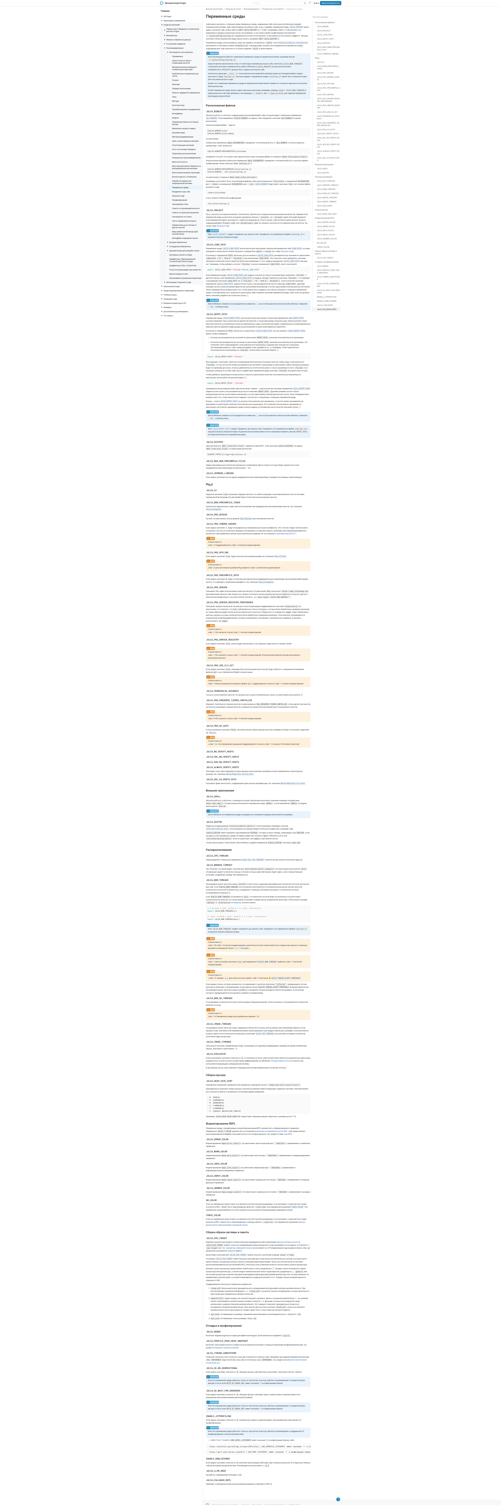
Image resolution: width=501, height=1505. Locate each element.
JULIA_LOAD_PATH (325, 35)
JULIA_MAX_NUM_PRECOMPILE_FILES (328, 48)
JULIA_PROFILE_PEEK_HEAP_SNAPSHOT (328, 271)
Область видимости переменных (186, 93)
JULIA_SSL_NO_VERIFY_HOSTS (328, 139)
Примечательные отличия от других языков (184, 226)
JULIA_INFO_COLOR (325, 230)
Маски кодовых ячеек (178, 274)
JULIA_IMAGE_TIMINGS (326, 202)
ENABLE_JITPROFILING (326, 297)
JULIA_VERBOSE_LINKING (328, 54)
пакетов (296, 1242)
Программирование (174, 48)
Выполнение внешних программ (186, 173)
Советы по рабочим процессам (185, 213)
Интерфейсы (177, 114)
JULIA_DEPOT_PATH (325, 39)
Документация (178, 133)
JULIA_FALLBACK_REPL (327, 309)
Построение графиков (175, 44)
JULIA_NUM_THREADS (326, 189)
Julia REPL (288, 1134)
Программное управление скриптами (185, 278)
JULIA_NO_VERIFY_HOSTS (328, 134)
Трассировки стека (180, 204)
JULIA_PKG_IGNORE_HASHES (328, 78)
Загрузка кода (178, 196)
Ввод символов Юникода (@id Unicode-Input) (185, 233)
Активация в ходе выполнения (225, 1348)
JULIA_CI (320, 62)
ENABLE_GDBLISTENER (326, 301)
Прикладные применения (174, 21)
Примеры (167, 307)
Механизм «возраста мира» (184, 128)
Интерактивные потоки (281, 1061)
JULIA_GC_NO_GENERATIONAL (328, 285)
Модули (175, 118)
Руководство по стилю (182, 217)
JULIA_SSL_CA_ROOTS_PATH (328, 159)
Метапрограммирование (182, 137)
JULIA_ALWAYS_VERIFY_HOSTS (328, 152)
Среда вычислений (171, 25)
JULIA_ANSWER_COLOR (327, 239)
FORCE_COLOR (323, 247)
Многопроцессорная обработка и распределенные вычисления (186, 167)
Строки (175, 80)
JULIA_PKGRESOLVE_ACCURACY (328, 117)
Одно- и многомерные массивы (185, 141)
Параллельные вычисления (184, 153)
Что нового (168, 316)
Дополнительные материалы (175, 311)
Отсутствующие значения (183, 145)
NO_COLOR (321, 243)
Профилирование (179, 200)
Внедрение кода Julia (181, 192)
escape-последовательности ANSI (273, 1131)
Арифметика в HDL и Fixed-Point (182, 266)
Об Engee (167, 16)
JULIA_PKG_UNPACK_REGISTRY (328, 106)
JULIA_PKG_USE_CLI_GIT (327, 112)
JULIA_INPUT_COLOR (326, 235)
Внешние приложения (324, 164)
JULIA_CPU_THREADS (326, 181)
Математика (171, 35)
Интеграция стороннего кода (178, 282)
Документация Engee (214, 9)
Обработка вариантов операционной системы (182, 182)
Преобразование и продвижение (186, 109)
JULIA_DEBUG (323, 266)
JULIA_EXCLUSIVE (324, 206)
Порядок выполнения (181, 88)
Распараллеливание (323, 177)
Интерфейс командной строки (185, 238)
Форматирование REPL (325, 218)
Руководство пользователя (181, 52)
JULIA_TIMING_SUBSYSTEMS (328, 278)
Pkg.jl (317, 58)
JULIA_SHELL (322, 169)
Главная (165, 11)
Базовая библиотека (178, 242)
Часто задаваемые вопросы (184, 221)
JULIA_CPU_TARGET (325, 258)
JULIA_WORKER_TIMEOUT (328, 185)
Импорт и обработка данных (178, 40)
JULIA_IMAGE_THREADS (327, 197)
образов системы (283, 1242)
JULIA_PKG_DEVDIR (325, 73)
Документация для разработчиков (184, 251)
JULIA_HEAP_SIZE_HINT (327, 214)
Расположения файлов (325, 22)
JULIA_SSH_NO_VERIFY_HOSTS (328, 145)
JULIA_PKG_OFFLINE (325, 84)
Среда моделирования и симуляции (178, 291)
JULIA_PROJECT (324, 31)
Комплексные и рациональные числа (185, 75)
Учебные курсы (170, 295)
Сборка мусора (321, 210)
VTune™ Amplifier (222, 1440)
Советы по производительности (185, 208)
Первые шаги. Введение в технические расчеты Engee (182, 30)
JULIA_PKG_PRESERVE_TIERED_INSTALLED (328, 124)
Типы (174, 97)
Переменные (177, 56)
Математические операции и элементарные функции (184, 68)
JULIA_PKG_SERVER (325, 94)
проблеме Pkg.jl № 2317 (286, 534)
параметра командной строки (239, 1248)
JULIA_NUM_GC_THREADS (328, 193)
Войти (316, 3)
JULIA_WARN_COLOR (326, 226)
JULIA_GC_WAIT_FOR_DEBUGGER (328, 291)
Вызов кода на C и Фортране (184, 177)
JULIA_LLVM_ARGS (325, 305)
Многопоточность (180, 162)
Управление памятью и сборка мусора (185, 123)
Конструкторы (178, 105)
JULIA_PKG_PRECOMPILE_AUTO (328, 89)
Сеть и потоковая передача (184, 149)
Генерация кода (170, 299)
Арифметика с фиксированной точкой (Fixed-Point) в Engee (182, 260)
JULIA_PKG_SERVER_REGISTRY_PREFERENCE (328, 100)
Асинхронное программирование (186, 158)
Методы (175, 101)
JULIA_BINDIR (323, 26)
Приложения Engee (171, 286)
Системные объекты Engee (180, 255)
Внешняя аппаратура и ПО (174, 303)
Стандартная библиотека (180, 246)
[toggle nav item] (162, 16)
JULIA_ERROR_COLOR (326, 222)
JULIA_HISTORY (323, 43)
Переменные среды (180, 187)
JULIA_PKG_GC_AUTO (326, 129)
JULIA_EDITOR (323, 173)
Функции (176, 84)
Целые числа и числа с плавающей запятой (181, 62)
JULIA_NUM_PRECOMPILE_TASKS (328, 67)
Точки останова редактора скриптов (185, 270)
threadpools (236, 903)
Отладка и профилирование (327, 262)
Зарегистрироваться (331, 3)
